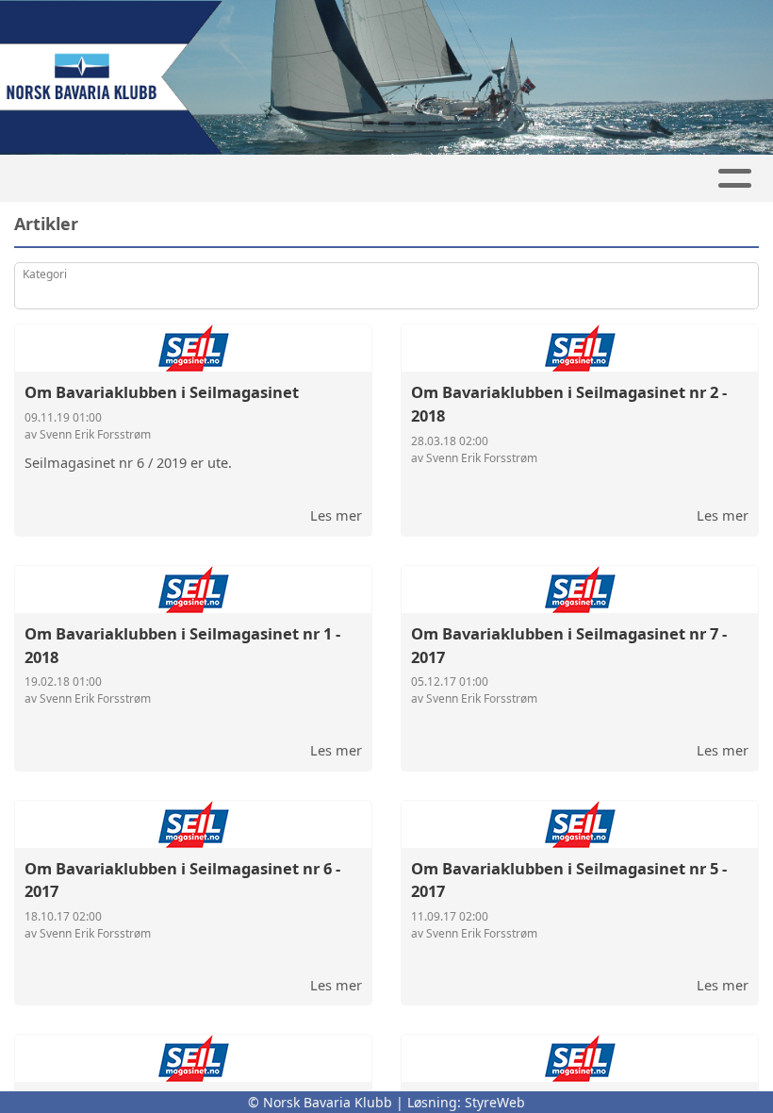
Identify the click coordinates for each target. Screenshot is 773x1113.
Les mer (336, 515)
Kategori (45, 274)
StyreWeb (495, 1102)
